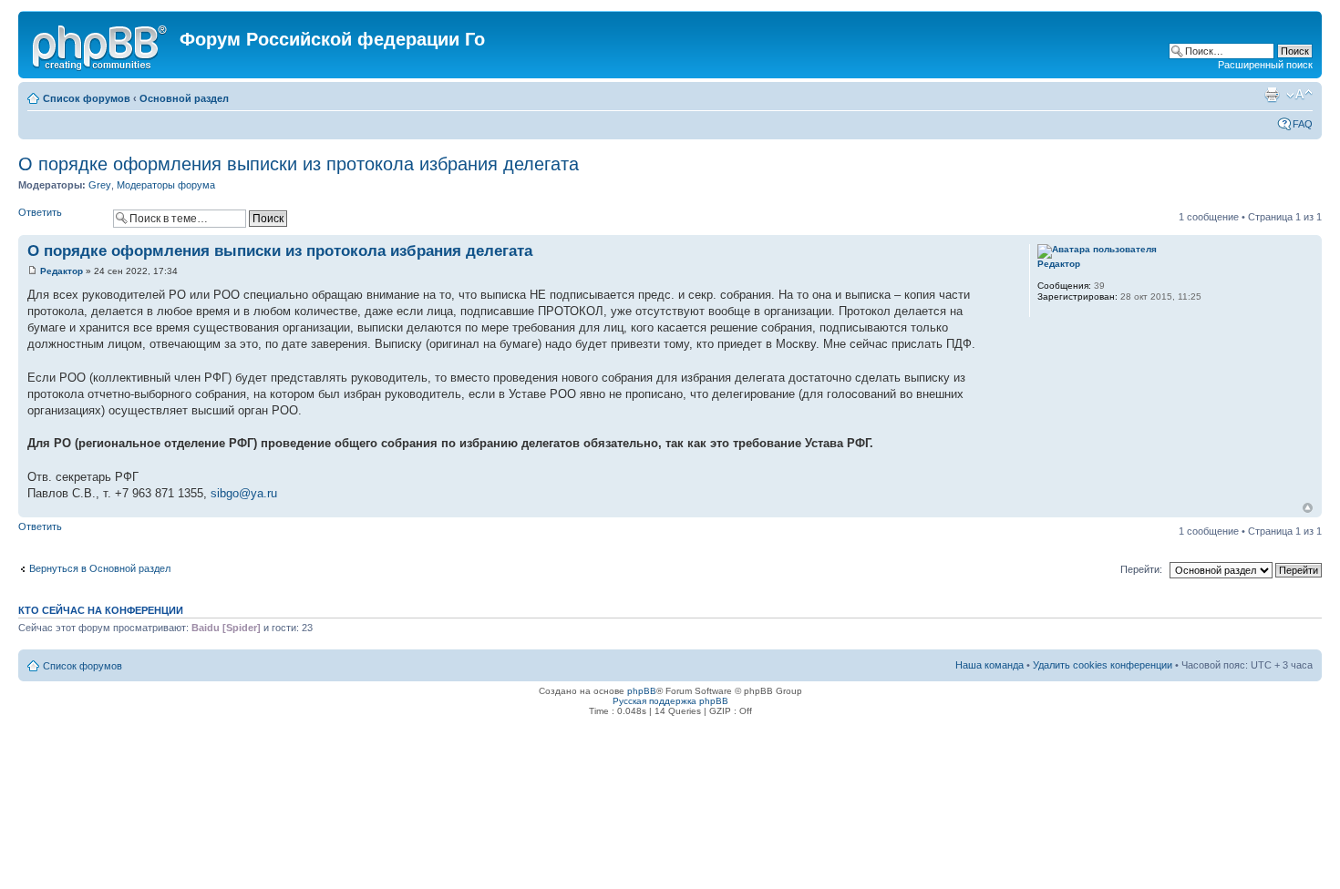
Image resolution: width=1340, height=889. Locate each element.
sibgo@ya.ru (244, 493)
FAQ (1303, 123)
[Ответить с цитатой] (979, 249)
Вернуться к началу (1308, 508)
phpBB (641, 691)
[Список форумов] (101, 44)
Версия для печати (1272, 95)
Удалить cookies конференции (1102, 664)
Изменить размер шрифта (1299, 95)
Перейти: (1141, 569)
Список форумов (86, 98)
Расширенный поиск (1265, 64)
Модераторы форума (166, 184)
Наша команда (989, 664)
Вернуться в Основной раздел (99, 568)
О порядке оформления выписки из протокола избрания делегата (298, 164)
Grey (99, 184)
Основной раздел (184, 98)
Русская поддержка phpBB (670, 701)
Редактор (61, 271)
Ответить (40, 212)
